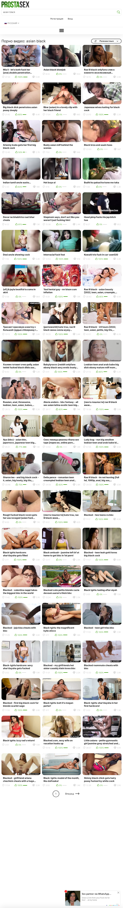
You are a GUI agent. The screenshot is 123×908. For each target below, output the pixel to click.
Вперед (69, 793)
